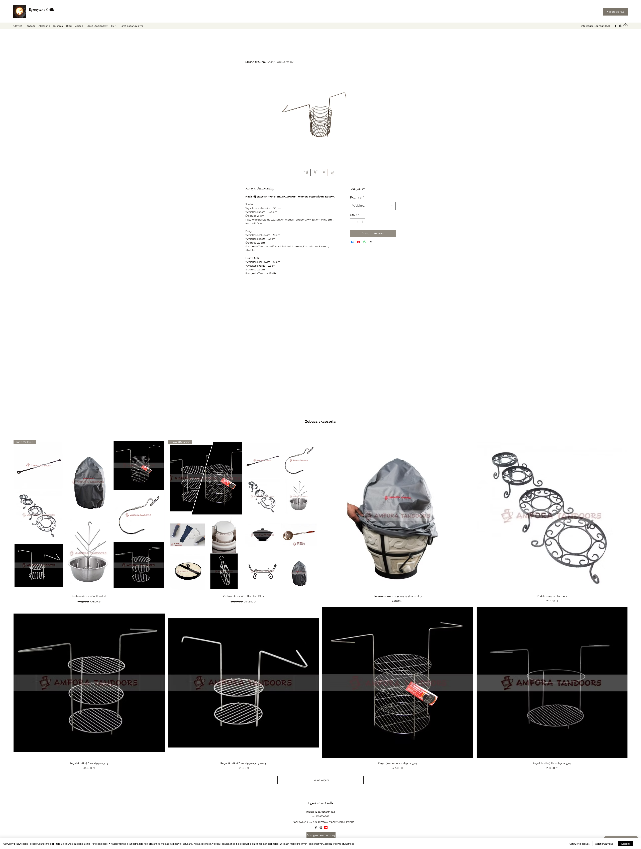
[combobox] (373, 206)
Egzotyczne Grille (41, 9)
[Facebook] (615, 26)
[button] (625, 25)
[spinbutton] (357, 222)
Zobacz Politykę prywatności (339, 843)
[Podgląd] (397, 515)
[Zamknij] (637, 843)
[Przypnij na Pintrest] (359, 242)
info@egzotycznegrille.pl (595, 25)
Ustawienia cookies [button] (579, 843)
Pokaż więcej (320, 780)
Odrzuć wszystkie (604, 843)
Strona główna (255, 61)
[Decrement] (353, 222)
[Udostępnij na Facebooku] (352, 242)
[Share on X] (371, 242)
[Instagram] (620, 26)
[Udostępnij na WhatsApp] (365, 242)
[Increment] (362, 222)
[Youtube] (326, 827)
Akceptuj (625, 843)
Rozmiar (357, 197)
